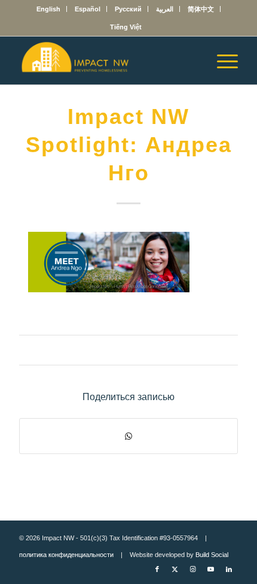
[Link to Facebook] (157, 569)
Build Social (211, 554)
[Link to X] (175, 569)
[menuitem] (48, 9)
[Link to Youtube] (211, 569)
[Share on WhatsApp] (128, 436)
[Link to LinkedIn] (229, 569)
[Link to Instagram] (193, 569)
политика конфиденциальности (66, 554)
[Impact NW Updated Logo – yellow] (106, 60)
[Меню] (221, 60)
